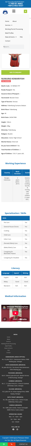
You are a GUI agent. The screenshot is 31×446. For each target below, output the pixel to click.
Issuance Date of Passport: (10, 93)
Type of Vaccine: (6, 101)
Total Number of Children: (10, 149)
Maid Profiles (9, 33)
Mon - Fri (11, 416)
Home (7, 21)
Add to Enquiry (15, 72)
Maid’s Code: (5, 86)
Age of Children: (6, 153)
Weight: (4, 126)
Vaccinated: (5, 97)
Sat (11, 419)
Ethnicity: (4, 130)
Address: (4, 105)
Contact (7, 41)
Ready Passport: (6, 90)
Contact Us (23, 444)
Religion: (4, 134)
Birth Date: (5, 117)
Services (8, 25)
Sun (13, 422)
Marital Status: (6, 141)
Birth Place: (5, 109)
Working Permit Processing (14, 29)
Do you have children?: (9, 145)
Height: (3, 122)
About (15, 21)
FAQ (21, 37)
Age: (2, 113)
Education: (5, 138)
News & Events (10, 37)
